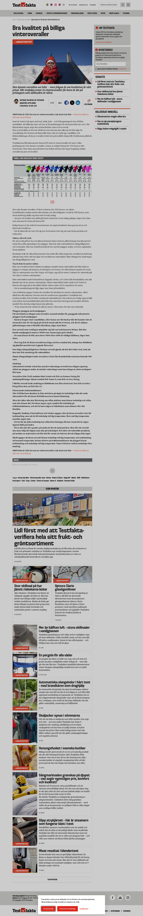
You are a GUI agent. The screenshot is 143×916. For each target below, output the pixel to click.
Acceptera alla (48, 909)
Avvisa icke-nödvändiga (67, 909)
